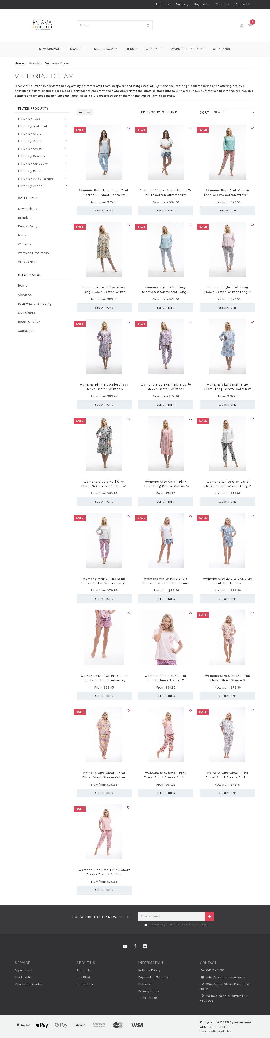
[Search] (148, 25)
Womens (153, 49)
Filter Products (33, 108)
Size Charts (26, 313)
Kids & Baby (104, 49)
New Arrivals (50, 49)
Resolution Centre (28, 984)
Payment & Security (153, 977)
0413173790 (214, 970)
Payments (201, 4)
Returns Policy (29, 321)
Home (22, 285)
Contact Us (244, 4)
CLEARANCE (222, 49)
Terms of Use (148, 998)
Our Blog (83, 977)
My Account (23, 970)
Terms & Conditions (180, 924)
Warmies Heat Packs (188, 49)
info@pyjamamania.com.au (226, 977)
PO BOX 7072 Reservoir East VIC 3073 (224, 998)
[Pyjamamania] (42, 25)
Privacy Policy (201, 924)
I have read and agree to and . (178, 924)
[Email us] (125, 946)
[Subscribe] (209, 916)
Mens (130, 49)
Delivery (182, 4)
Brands (77, 49)
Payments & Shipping (35, 304)
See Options (104, 210)
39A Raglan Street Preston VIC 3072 (225, 986)
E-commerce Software (211, 1031)
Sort (203, 112)
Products (162, 4)
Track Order (23, 977)
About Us (222, 4)
